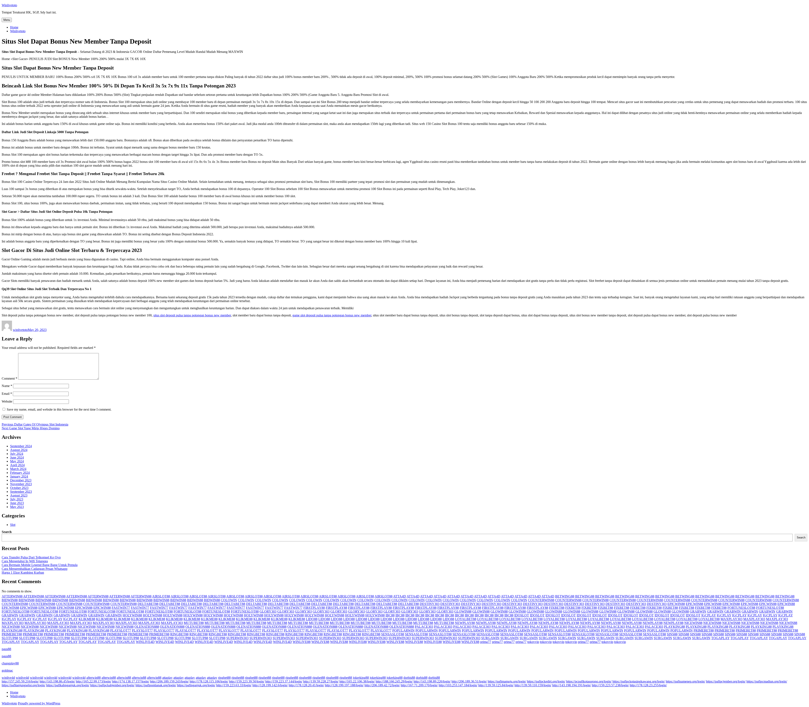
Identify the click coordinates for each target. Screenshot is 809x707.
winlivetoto (20, 330)
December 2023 (20, 480)
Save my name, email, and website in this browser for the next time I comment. (59, 409)
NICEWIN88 (693, 623)
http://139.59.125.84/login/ (496, 685)
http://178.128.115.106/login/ (209, 681)
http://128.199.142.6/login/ (270, 685)
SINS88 (672, 634)
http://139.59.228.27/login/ (321, 681)
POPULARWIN (403, 630)
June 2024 (17, 457)
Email (7, 393)
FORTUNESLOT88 (741, 607)
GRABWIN (698, 611)
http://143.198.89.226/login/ (432, 681)
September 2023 (21, 491)
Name (7, 386)
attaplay (167, 677)
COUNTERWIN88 (541, 600)
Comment (9, 378)
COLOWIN (229, 600)
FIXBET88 (556, 607)
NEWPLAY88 (465, 623)
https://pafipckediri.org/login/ (546, 681)
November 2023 (21, 484)
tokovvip (533, 642)
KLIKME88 (87, 619)
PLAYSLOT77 (120, 630)
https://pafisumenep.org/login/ (685, 681)
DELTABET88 (148, 604)
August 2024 (18, 450)
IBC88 (390, 615)
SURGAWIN (490, 638)
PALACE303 (424, 626)
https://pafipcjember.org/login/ (726, 681)
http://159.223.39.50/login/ (246, 681)
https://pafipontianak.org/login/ (155, 685)
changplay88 (10, 663)
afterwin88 (93, 677)
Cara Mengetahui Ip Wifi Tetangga (25, 561)
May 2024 (17, 461)
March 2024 (18, 469)
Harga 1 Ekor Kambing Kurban (23, 572)
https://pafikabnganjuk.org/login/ (67, 685)
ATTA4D (399, 596)
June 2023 (17, 503)
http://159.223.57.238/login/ (610, 685)
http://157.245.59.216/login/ (20, 681)
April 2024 (17, 465)
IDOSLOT (521, 615)
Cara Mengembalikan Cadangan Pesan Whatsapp (34, 568)
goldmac (7, 670)
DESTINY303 (429, 604)
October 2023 (19, 488)
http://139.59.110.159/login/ (532, 685)
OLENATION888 (146, 626)
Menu (6, 19)
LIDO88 (311, 619)
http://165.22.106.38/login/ (357, 681)
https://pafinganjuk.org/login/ (196, 685)
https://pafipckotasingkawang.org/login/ (638, 681)
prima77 (485, 642)
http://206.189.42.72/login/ (382, 685)
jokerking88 (361, 677)
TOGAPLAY (720, 638)
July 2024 (16, 453)
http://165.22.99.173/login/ (93, 681)
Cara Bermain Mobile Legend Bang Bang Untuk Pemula (40, 565)
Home (14, 27)
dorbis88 (409, 677)
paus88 (6, 649)
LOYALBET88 (465, 619)
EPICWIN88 (676, 604)
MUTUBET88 (194, 623)
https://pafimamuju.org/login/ (507, 681)
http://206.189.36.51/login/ (469, 681)
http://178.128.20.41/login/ (306, 685)
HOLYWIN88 (132, 615)
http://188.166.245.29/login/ (394, 681)
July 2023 (16, 499)
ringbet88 (224, 677)
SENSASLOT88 (392, 634)
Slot (12, 524)
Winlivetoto (9, 5)
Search (7, 532)
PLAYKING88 (674, 626)
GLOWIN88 (462, 611)
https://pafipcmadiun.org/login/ (766, 681)
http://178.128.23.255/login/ (648, 685)
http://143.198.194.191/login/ (571, 685)
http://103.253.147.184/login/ (458, 685)
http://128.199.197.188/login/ (344, 685)
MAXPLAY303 (731, 619)
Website (7, 401)
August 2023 (18, 495)
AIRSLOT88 (161, 596)
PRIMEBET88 (704, 630)
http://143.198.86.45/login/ (57, 681)
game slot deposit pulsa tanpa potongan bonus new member (331, 315)
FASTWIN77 (121, 607)
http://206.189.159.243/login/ (169, 681)
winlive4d (8, 677)
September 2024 (21, 446)
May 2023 (17, 507)
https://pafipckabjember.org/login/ (112, 685)
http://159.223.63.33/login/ (234, 685)
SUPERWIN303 (237, 638)
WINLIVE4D (145, 642)
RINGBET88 (179, 634)
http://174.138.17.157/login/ (130, 681)
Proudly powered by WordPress (39, 703)
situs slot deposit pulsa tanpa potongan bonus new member (192, 315)
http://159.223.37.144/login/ (283, 681)
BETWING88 (564, 596)
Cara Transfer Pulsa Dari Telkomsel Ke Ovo (31, 557)
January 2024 (19, 476)
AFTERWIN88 (12, 596)
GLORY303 (268, 611)
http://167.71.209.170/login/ (419, 685)
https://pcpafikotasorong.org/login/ (589, 681)
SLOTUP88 (10, 638)
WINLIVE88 (302, 642)
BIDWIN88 (10, 600)
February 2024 (20, 472)
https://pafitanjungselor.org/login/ (23, 685)
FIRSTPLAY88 (314, 607)
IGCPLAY (708, 615)
